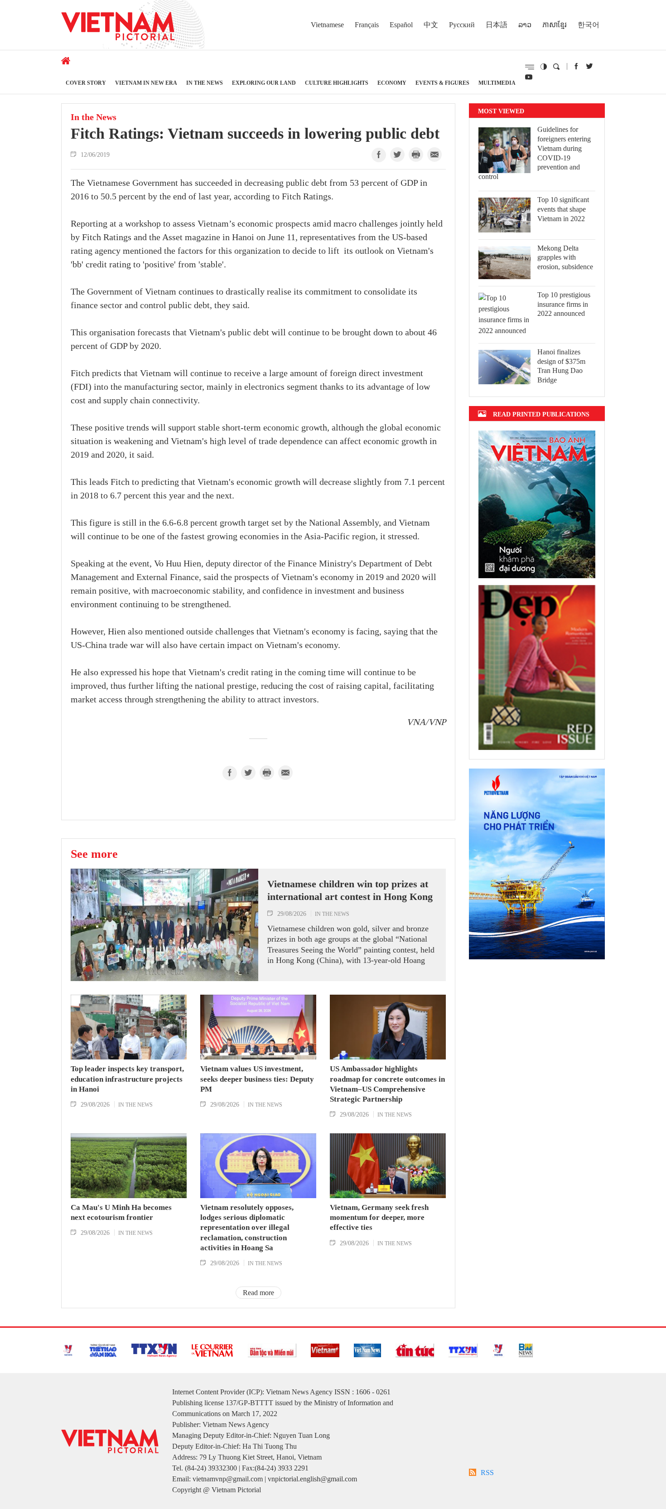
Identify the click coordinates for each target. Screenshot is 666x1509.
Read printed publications (541, 414)
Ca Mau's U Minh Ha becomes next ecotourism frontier (121, 1212)
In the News (204, 82)
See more (94, 854)
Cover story (86, 82)
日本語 (496, 24)
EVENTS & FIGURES (442, 82)
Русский (462, 24)
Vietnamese (327, 24)
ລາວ (524, 24)
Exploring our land (264, 82)
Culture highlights (336, 82)
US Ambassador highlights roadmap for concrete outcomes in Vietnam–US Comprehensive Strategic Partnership (387, 1083)
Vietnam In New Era (146, 82)
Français (367, 24)
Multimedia (497, 82)
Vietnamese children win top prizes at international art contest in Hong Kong (350, 890)
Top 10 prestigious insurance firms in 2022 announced (563, 304)
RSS (487, 1472)
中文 (431, 24)
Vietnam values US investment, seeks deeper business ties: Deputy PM (257, 1078)
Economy (391, 82)
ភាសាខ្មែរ (554, 24)
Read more (258, 1292)
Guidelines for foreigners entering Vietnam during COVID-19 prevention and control (534, 153)
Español (401, 24)
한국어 (588, 24)
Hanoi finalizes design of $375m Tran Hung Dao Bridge (561, 366)
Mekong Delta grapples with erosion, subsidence (565, 257)
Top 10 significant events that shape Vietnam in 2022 (563, 209)
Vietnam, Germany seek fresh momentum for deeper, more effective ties (379, 1217)
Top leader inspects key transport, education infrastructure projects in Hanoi (127, 1078)
